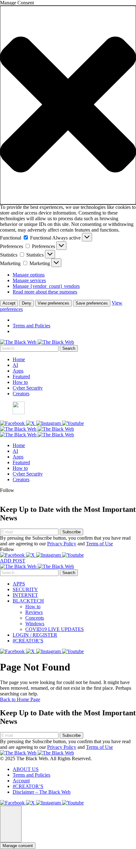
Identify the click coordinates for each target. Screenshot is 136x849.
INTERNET (25, 595)
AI (15, 365)
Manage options (29, 274)
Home (19, 359)
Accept (9, 303)
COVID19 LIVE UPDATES (54, 629)
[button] (68, 105)
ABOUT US (26, 769)
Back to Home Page (20, 699)
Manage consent (18, 845)
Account (21, 780)
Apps (18, 370)
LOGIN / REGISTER (35, 635)
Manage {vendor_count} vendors (46, 286)
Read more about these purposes (45, 291)
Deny (26, 303)
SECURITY (25, 589)
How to (20, 382)
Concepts (34, 618)
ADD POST (12, 560)
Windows (34, 623)
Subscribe (71, 532)
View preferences (53, 303)
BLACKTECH (28, 600)
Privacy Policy (61, 543)
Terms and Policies (31, 325)
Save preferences (92, 303)
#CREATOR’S (28, 640)
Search (68, 348)
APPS (19, 583)
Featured (21, 376)
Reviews (34, 612)
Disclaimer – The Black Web (42, 792)
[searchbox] (29, 348)
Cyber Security (28, 388)
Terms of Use (99, 543)
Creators (21, 393)
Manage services (29, 280)
